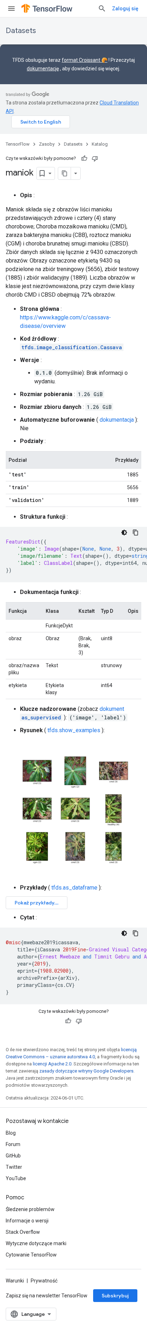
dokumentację (43, 68)
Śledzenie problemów (30, 1209)
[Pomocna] (84, 158)
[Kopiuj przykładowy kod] (135, 532)
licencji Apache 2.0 (52, 1063)
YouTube (16, 1178)
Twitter (14, 1167)
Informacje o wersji (27, 1220)
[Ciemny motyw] (124, 532)
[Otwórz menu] (11, 8)
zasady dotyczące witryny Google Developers (86, 1071)
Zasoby (47, 144)
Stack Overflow (23, 1232)
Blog (11, 1133)
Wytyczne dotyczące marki (36, 1243)
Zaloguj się (125, 8)
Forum (13, 1144)
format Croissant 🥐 (84, 60)
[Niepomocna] (95, 158)
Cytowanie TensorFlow (31, 1255)
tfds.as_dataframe (74, 887)
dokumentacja (117, 419)
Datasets (21, 30)
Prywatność (44, 1281)
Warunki (15, 1281)
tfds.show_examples (73, 730)
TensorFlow (18, 144)
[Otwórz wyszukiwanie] (102, 8)
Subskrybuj (115, 1295)
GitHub (13, 1155)
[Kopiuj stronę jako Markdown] (64, 173)
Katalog (100, 144)
